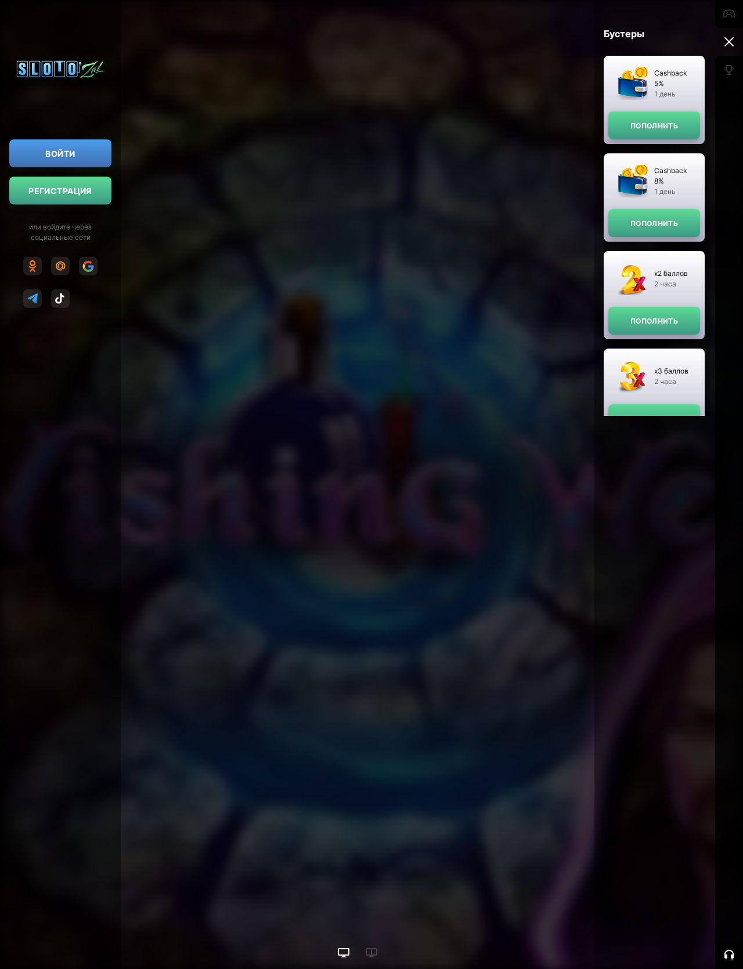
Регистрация (60, 191)
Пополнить (654, 125)
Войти (60, 154)
